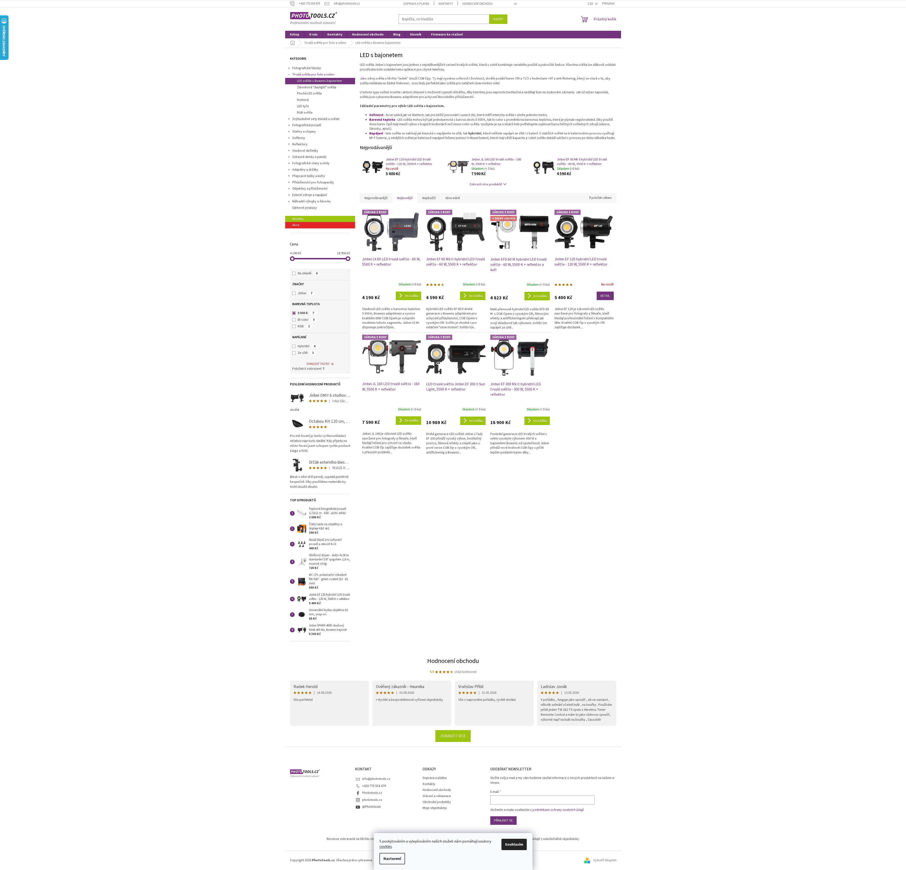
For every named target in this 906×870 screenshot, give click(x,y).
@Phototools (371, 806)
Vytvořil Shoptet (604, 860)
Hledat (498, 19)
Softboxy (298, 138)
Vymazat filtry (318, 364)
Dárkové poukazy (304, 207)
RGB (304, 326)
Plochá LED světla (309, 93)
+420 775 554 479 (374, 786)
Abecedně (452, 198)
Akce (295, 225)
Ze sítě (306, 353)
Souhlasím (514, 844)
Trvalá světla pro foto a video (313, 74)
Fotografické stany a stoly (310, 163)
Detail (605, 295)
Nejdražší (429, 198)
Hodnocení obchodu (477, 4)
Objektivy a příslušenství (309, 188)
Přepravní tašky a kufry (308, 176)
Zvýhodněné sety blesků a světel (315, 119)
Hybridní (307, 346)
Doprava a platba (416, 4)
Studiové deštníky (305, 150)
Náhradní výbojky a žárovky (311, 201)
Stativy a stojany (304, 131)
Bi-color (306, 319)
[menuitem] (294, 34)
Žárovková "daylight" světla (316, 87)
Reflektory (299, 144)
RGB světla (304, 112)
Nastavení (392, 858)
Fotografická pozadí (306, 125)
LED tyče (303, 106)
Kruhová (303, 100)
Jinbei (305, 293)
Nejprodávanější (376, 198)
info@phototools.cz (376, 779)
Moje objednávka (435, 808)
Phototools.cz (372, 792)
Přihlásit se (503, 820)
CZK (591, 4)
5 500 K (306, 313)
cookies (385, 846)
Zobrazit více (453, 736)
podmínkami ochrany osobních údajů (558, 810)
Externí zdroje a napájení (309, 195)
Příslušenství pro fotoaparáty (313, 182)
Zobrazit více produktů (485, 184)
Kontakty (446, 4)
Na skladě (308, 273)
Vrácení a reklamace (437, 796)
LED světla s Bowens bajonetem (319, 81)
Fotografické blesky (306, 68)
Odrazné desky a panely (309, 157)
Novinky (297, 219)
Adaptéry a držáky (305, 169)
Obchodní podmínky (437, 802)
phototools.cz (372, 800)
